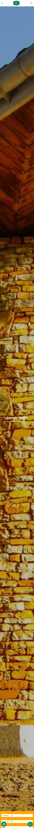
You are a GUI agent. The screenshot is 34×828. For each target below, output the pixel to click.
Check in (3, 813)
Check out (3, 819)
